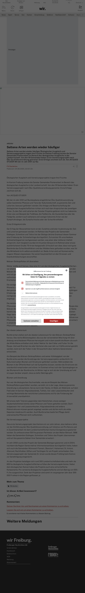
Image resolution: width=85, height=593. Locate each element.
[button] (42, 293)
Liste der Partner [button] (31, 305)
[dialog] (42, 296)
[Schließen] (66, 270)
